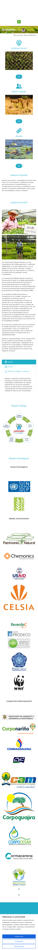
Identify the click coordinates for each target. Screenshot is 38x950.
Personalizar (19, 941)
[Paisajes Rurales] (19, 11)
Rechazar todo (19, 946)
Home (26, 35)
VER (19, 77)
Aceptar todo (19, 936)
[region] (19, 932)
